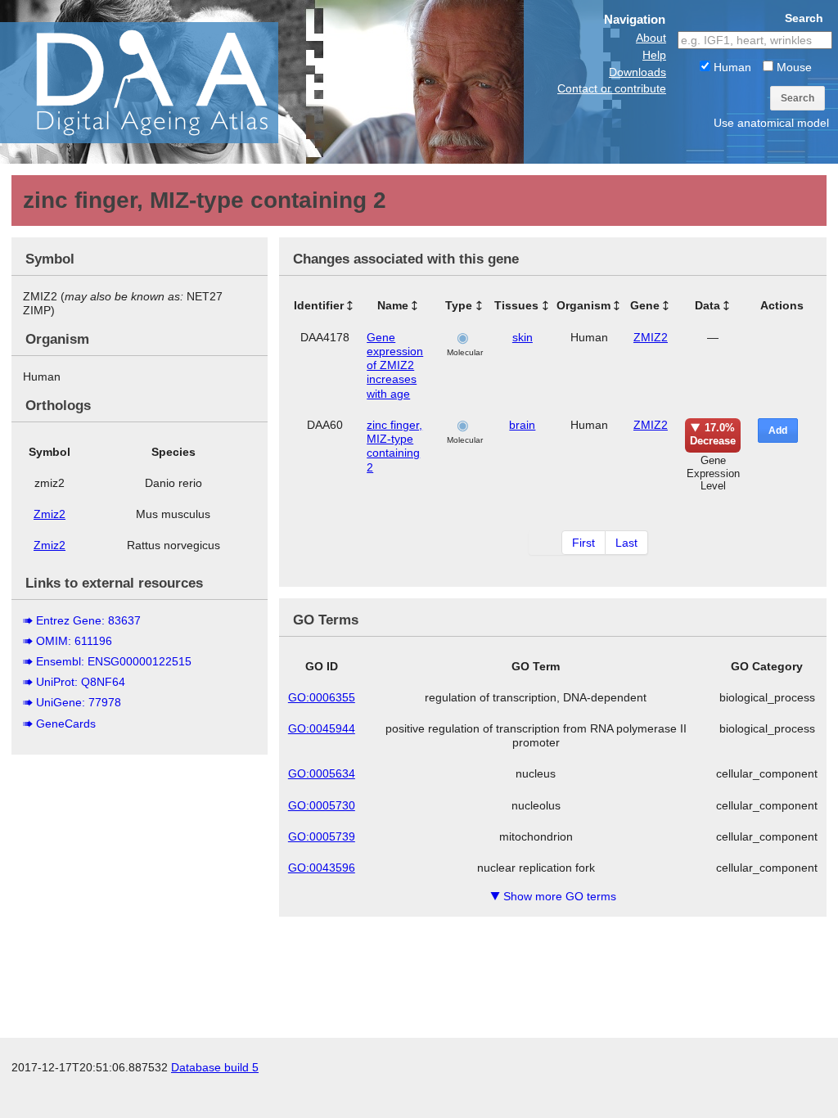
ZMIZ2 (650, 337)
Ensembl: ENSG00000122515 (113, 661)
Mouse (792, 67)
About (651, 37)
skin (522, 337)
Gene (645, 305)
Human (730, 67)
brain (522, 424)
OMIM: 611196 (74, 640)
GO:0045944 (321, 728)
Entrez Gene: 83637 (88, 620)
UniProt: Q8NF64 (80, 681)
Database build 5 (215, 1067)
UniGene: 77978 (78, 702)
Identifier (319, 305)
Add (777, 430)
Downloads (637, 72)
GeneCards (66, 723)
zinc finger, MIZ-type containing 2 (394, 446)
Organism (583, 305)
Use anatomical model (771, 122)
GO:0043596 (321, 867)
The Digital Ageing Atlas (163, 82)
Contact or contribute (611, 88)
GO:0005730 (321, 805)
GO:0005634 (321, 773)
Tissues (516, 305)
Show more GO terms (553, 896)
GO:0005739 (321, 836)
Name (392, 305)
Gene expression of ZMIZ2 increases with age (395, 365)
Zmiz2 (49, 514)
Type (458, 305)
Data (707, 305)
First (583, 542)
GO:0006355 (321, 697)
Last (626, 542)
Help (654, 54)
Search (797, 98)
